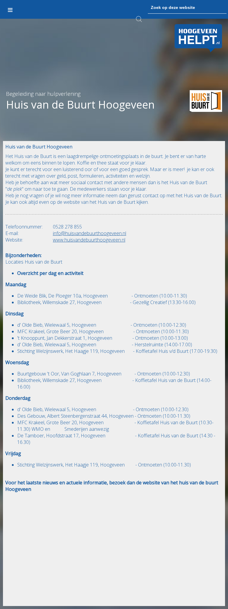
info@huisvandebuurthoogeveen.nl (89, 233)
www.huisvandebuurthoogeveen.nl (89, 240)
